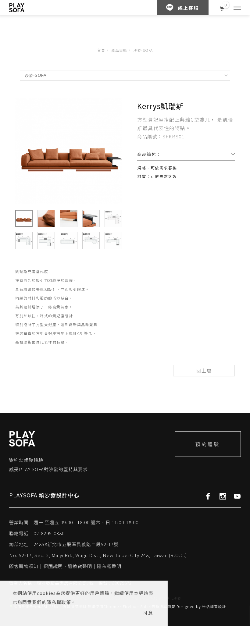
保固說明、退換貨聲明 (67, 566)
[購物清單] (222, 8)
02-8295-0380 (49, 533)
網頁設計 (218, 606)
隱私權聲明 (109, 566)
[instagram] (222, 496)
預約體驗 (207, 444)
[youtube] (237, 496)
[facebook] (208, 496)
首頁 (101, 50)
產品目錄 (119, 50)
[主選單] (237, 8)
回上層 (204, 370)
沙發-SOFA (143, 50)
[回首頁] (16, 7)
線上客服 (188, 8)
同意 (147, 612)
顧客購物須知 (23, 566)
